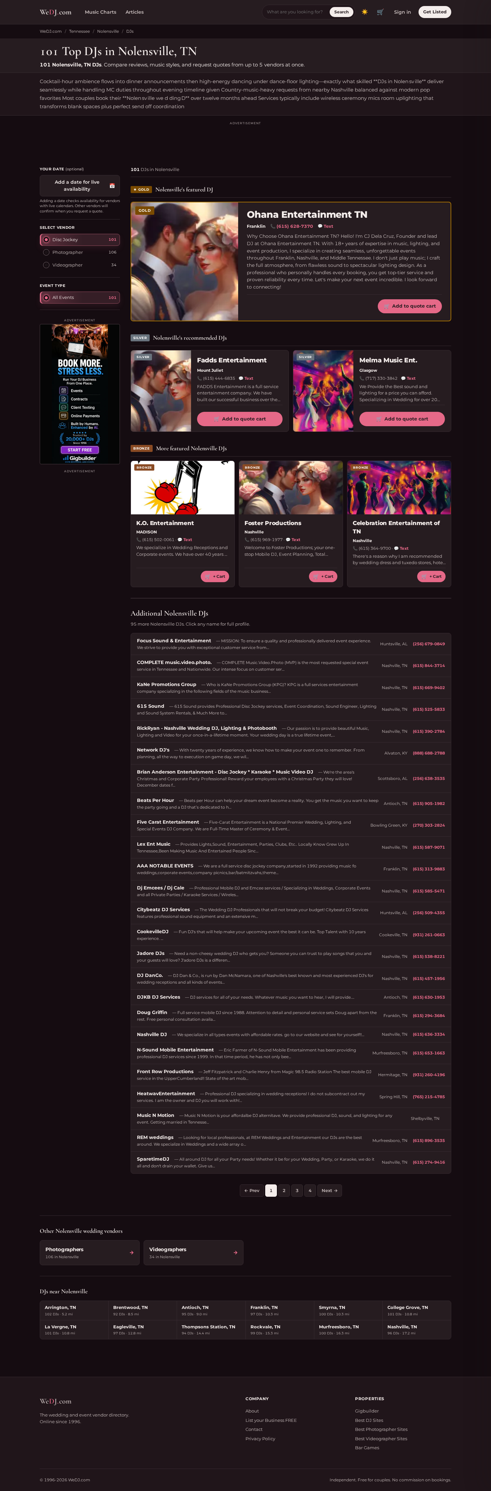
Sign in (402, 12)
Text (325, 226)
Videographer (67, 265)
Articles (135, 12)
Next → (330, 1190)
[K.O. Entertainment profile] (182, 487)
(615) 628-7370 (295, 226)
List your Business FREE (271, 1420)
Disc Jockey (65, 239)
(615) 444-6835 (219, 378)
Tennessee (79, 31)
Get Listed (435, 11)
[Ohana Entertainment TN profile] (184, 261)
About (252, 1411)
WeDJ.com (51, 31)
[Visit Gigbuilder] (80, 394)
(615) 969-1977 (267, 539)
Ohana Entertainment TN (307, 214)
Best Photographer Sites (381, 1429)
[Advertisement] (245, 141)
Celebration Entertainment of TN (396, 527)
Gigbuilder (367, 1411)
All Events (63, 297)
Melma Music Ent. (388, 360)
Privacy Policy (260, 1438)
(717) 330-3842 (381, 378)
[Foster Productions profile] (291, 487)
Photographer (67, 252)
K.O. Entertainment (165, 523)
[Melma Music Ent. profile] (323, 391)
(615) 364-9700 (375, 548)
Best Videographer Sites (381, 1438)
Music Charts (100, 12)
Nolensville (108, 31)
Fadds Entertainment (232, 360)
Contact (254, 1429)
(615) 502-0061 (158, 539)
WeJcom (55, 12)
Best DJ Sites (369, 1420)
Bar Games (367, 1447)
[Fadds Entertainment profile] (161, 391)
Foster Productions (272, 523)
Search (341, 11)
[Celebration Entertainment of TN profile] (399, 487)
